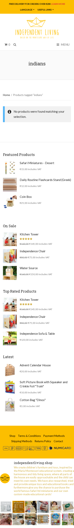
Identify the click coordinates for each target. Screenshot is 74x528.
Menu (64, 44)
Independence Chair (33, 251)
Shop (12, 435)
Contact (58, 441)
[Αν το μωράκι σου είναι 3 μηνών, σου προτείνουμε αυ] (31, 519)
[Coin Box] (10, 202)
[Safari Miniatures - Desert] (10, 168)
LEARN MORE (58, 4)
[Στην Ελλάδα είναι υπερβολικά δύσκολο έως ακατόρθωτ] (6, 507)
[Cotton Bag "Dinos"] (10, 405)
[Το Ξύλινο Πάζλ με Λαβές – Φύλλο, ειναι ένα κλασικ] (68, 507)
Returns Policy (43, 441)
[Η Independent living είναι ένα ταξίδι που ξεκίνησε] (68, 519)
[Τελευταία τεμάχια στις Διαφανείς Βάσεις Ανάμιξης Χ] (31, 507)
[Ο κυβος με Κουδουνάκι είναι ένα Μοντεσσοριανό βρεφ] (6, 519)
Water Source (29, 268)
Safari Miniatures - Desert (37, 163)
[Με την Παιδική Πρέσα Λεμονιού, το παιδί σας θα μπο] (56, 507)
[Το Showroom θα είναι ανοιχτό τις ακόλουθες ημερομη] (18, 507)
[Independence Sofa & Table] (10, 338)
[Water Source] (10, 273)
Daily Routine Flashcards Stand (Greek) (45, 180)
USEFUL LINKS (44, 9)
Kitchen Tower (29, 234)
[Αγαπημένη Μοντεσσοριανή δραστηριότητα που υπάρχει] (56, 519)
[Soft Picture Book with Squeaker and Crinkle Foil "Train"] (10, 387)
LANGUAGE (26, 9)
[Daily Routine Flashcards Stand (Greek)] (10, 185)
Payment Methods (54, 435)
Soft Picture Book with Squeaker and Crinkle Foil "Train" (43, 384)
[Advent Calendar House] (10, 370)
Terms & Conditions (29, 435)
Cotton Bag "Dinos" (33, 400)
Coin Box (26, 196)
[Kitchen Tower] (10, 239)
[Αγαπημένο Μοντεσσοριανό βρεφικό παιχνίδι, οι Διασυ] (18, 519)
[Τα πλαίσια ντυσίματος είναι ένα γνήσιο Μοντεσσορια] (43, 519)
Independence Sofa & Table (37, 333)
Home (6, 95)
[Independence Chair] (10, 256)
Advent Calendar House (35, 365)
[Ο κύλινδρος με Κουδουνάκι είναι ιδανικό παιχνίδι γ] (43, 507)
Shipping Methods (21, 441)
